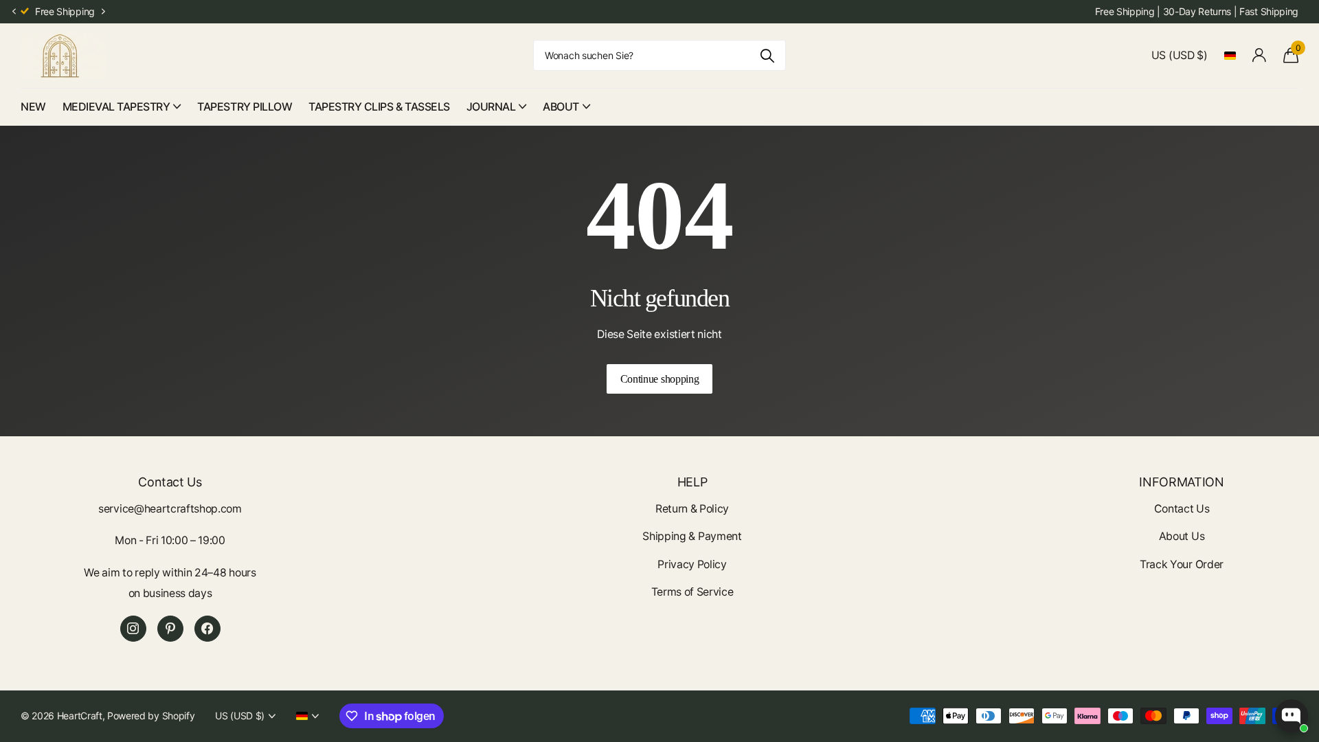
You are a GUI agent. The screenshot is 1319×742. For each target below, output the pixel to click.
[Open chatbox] (1291, 715)
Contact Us (1182, 508)
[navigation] (14, 12)
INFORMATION (1181, 482)
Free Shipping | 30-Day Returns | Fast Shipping (1196, 11)
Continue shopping (659, 379)
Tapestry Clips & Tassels (378, 106)
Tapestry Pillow (244, 106)
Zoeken (767, 55)
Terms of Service (692, 591)
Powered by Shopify (150, 715)
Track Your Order (1182, 564)
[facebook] (207, 629)
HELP (692, 482)
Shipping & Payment (691, 536)
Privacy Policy (692, 564)
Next (104, 11)
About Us (1181, 536)
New (33, 106)
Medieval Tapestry (116, 106)
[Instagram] (133, 629)
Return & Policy (692, 508)
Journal (491, 106)
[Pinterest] (170, 629)
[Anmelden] (1259, 55)
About (561, 106)
